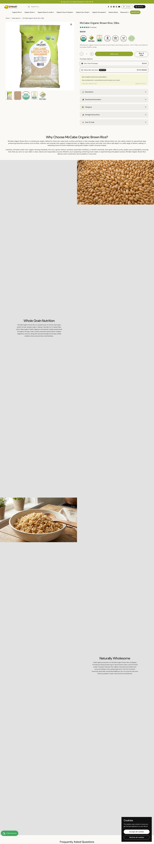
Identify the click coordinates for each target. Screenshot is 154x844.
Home (7, 18)
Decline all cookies (136, 837)
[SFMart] (11, 6)
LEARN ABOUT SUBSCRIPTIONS (89, 83)
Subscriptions (16, 18)
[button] (139, 6)
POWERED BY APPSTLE (140, 83)
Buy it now (141, 54)
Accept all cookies (136, 832)
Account (128, 6)
